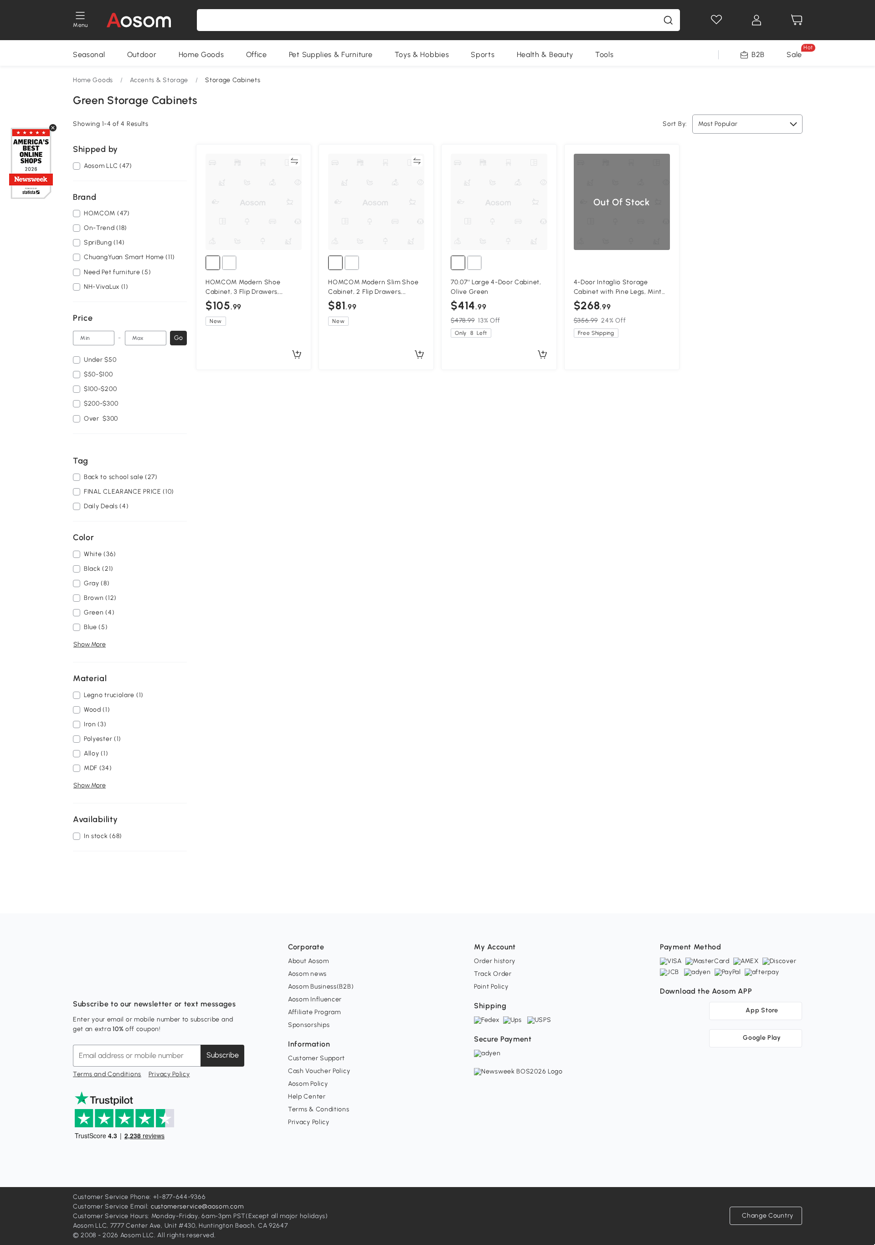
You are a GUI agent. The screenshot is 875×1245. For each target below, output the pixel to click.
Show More (89, 644)
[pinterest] (140, 981)
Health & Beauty (545, 54)
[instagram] (100, 981)
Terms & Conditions (319, 1109)
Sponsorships (308, 1025)
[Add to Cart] (297, 354)
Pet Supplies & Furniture (331, 54)
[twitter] (160, 981)
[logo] (139, 20)
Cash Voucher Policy (319, 1071)
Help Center (307, 1096)
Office (256, 54)
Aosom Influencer (315, 999)
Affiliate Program (314, 1012)
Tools (604, 54)
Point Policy (491, 986)
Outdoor (142, 54)
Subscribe (222, 1055)
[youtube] (120, 981)
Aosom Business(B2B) (321, 986)
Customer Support (316, 1058)
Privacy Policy (169, 1074)
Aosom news (307, 974)
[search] (668, 20)
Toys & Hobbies (422, 54)
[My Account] (756, 20)
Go (178, 338)
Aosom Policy (308, 1084)
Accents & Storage (159, 80)
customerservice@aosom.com (197, 1206)
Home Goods (201, 54)
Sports (482, 54)
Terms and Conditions (107, 1074)
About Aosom (308, 961)
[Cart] (796, 20)
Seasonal (89, 54)
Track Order (493, 974)
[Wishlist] (716, 20)
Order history (494, 961)
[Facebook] (80, 981)
